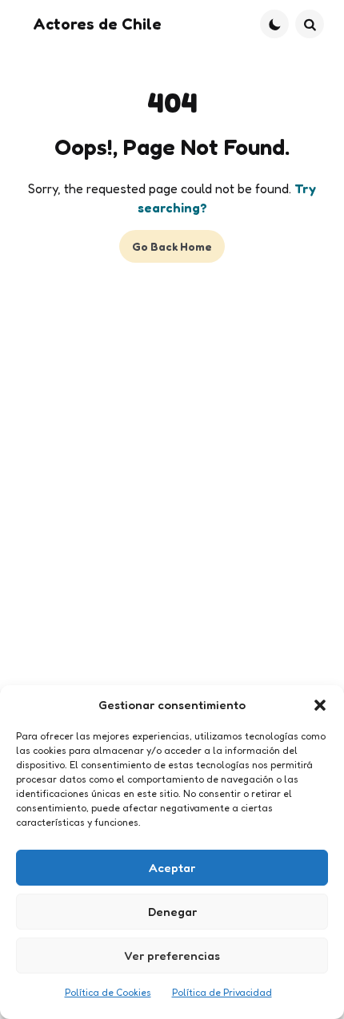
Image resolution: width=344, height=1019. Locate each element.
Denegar (172, 911)
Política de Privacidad (222, 992)
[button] (320, 705)
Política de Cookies (108, 992)
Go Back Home (172, 246)
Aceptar (172, 867)
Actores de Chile (97, 24)
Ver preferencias (172, 955)
